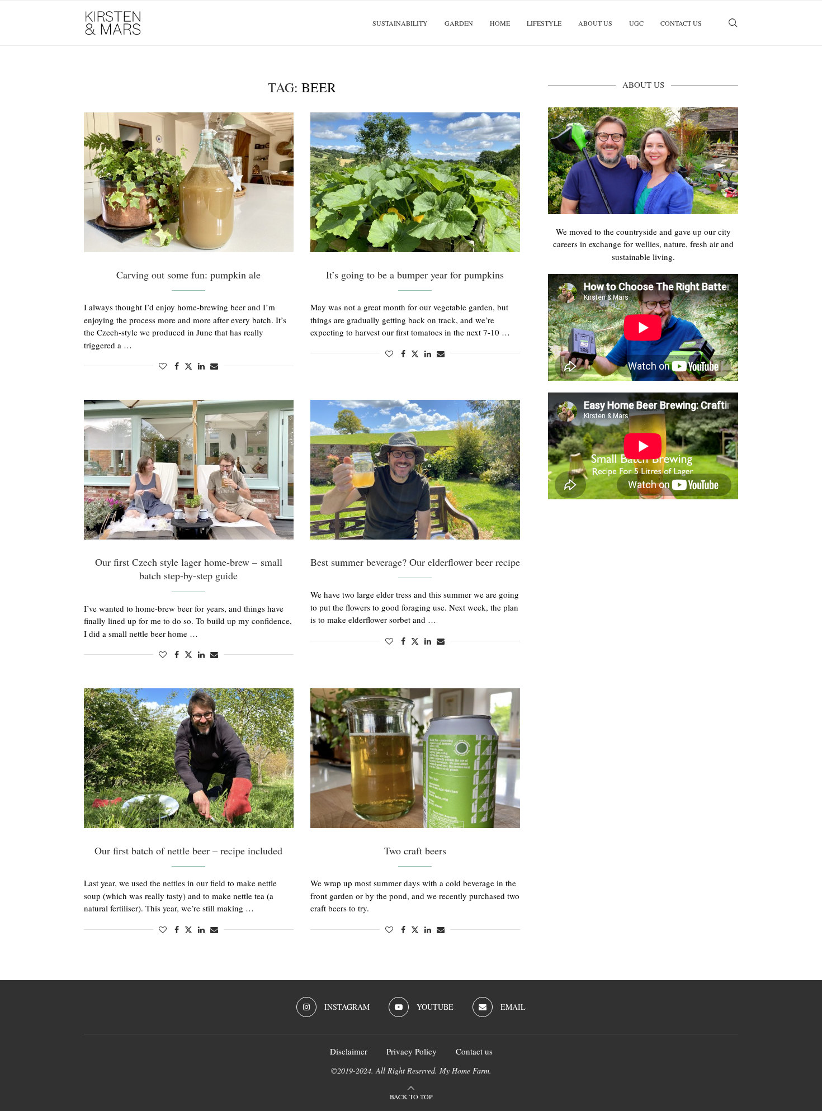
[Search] (732, 23)
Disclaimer (348, 1051)
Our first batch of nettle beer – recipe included (188, 850)
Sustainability (400, 22)
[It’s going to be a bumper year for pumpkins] (415, 182)
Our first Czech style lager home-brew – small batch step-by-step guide (188, 568)
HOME (500, 22)
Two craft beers (415, 850)
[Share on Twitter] (188, 366)
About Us (595, 22)
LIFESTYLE (544, 22)
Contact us (681, 22)
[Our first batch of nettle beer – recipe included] (189, 758)
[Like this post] (163, 366)
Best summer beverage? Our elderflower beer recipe (415, 562)
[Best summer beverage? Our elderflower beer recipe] (415, 470)
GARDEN (459, 22)
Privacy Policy (411, 1051)
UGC (636, 22)
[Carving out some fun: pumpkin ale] (189, 182)
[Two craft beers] (415, 758)
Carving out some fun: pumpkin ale (188, 274)
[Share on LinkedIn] (201, 366)
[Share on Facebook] (176, 366)
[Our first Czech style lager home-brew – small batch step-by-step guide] (189, 470)
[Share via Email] (214, 366)
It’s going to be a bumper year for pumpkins (415, 274)
